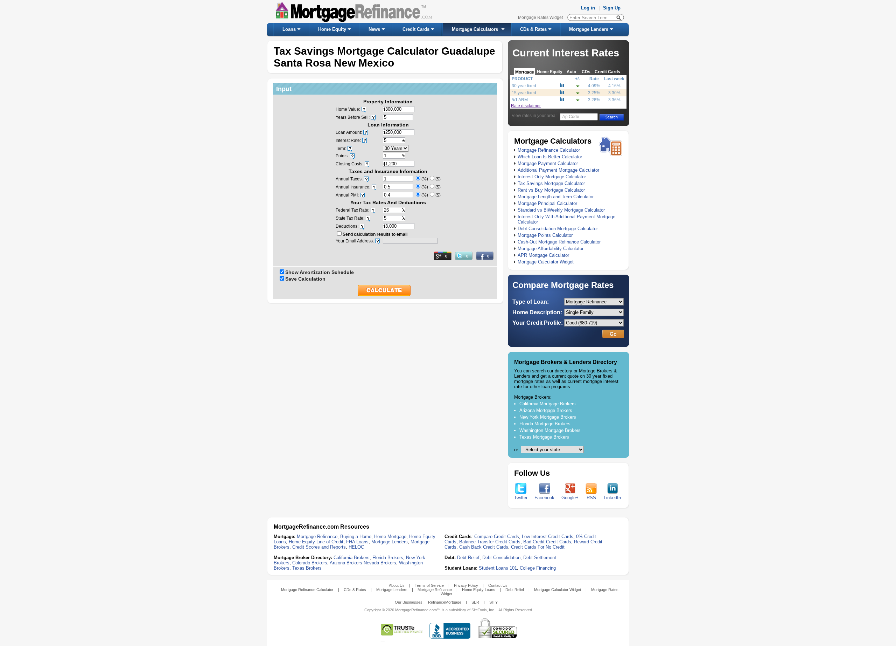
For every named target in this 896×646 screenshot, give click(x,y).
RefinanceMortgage (444, 602)
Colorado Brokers (309, 562)
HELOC (356, 547)
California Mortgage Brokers (547, 403)
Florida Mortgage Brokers (544, 423)
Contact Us (497, 585)
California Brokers (352, 557)
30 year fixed (524, 85)
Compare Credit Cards (496, 536)
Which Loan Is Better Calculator (550, 156)
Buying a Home (355, 536)
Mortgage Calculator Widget (546, 261)
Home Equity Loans (478, 589)
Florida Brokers (387, 557)
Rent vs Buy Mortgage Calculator (551, 190)
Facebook (544, 497)
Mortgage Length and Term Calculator (556, 196)
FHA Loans (357, 541)
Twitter (520, 497)
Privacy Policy (466, 585)
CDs (586, 71)
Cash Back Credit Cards (483, 547)
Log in (588, 8)
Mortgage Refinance (317, 536)
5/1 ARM (520, 99)
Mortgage (524, 72)
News (374, 29)
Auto (571, 71)
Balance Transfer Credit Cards (489, 541)
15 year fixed (524, 92)
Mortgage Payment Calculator (548, 163)
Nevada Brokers (380, 562)
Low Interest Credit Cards (547, 536)
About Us (397, 585)
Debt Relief (468, 557)
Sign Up (612, 8)
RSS (591, 497)
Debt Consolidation (501, 557)
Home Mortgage (390, 536)
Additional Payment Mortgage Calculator (558, 170)
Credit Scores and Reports (319, 547)
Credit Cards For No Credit (538, 547)
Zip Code (570, 116)
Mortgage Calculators (475, 29)
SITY (493, 602)
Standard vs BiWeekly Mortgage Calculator (561, 210)
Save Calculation (305, 279)
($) (438, 179)
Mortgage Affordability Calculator (550, 248)
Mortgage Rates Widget (540, 17)
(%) (424, 179)
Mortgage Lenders (588, 29)
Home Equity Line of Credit (316, 541)
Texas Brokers (307, 568)
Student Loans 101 (498, 568)
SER (475, 602)
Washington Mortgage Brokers (550, 430)
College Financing (538, 568)
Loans (289, 29)
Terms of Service (429, 585)
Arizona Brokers (346, 562)
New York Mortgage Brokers (547, 417)
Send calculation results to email (375, 234)
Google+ (570, 497)
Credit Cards (415, 29)
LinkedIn (612, 497)
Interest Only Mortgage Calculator (552, 176)
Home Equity (332, 29)
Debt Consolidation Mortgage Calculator (558, 228)
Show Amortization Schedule (319, 272)
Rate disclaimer (526, 105)
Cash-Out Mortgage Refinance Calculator (559, 242)
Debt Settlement (539, 557)
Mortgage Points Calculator (545, 235)
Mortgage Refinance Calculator (549, 150)
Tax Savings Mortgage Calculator (551, 183)
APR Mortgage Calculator (543, 255)
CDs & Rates (533, 29)
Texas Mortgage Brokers (544, 437)
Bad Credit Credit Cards (547, 541)
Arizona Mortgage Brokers (545, 410)
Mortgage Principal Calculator (547, 203)
